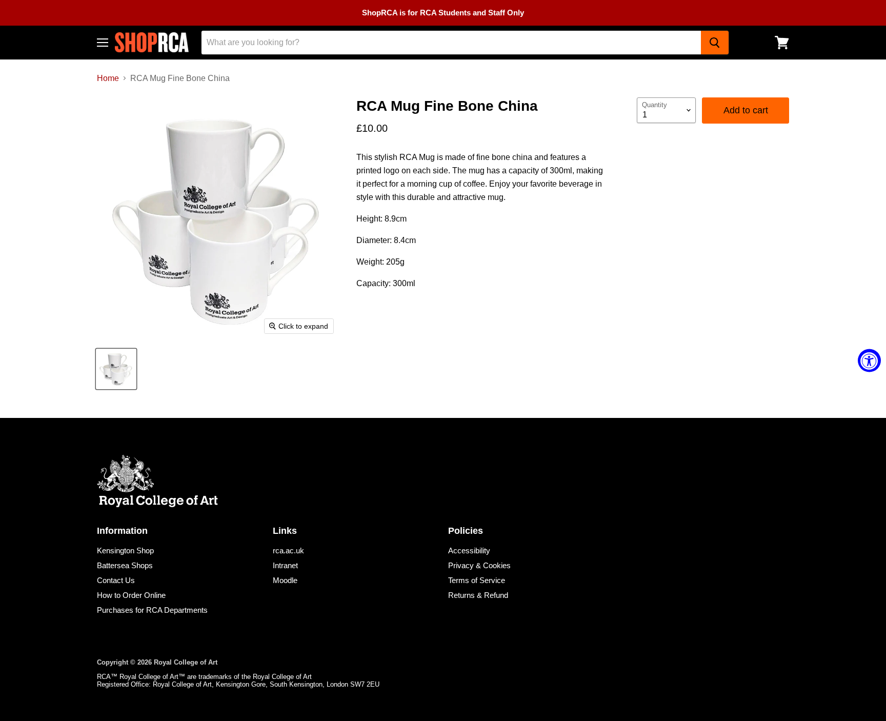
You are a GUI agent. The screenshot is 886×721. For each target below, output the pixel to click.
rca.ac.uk (288, 550)
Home (108, 78)
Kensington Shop (125, 550)
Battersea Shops (125, 565)
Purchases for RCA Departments (152, 610)
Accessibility (469, 550)
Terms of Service (476, 580)
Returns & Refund (478, 595)
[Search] (715, 42)
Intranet (285, 565)
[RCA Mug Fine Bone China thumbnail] (116, 369)
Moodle (285, 580)
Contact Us (116, 580)
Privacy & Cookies (479, 565)
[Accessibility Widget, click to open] (869, 360)
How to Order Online (131, 595)
